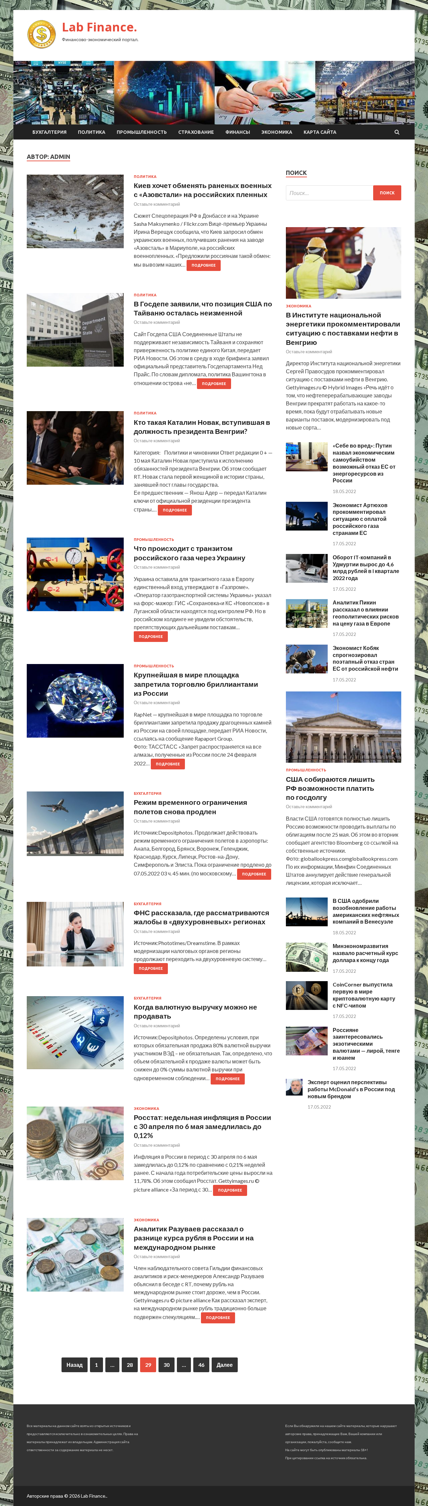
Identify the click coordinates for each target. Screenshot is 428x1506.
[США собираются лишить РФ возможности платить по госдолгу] (343, 764)
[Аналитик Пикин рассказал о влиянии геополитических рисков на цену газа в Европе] (307, 626)
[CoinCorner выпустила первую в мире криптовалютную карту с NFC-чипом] (307, 1008)
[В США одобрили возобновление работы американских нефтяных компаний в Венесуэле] (307, 924)
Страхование (196, 132)
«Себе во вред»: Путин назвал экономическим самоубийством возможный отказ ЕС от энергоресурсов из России (364, 462)
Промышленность (142, 132)
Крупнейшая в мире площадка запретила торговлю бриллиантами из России (196, 683)
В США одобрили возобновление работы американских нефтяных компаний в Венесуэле (366, 911)
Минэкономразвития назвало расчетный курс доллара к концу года (365, 953)
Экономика (276, 132)
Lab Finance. (99, 27)
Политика (91, 132)
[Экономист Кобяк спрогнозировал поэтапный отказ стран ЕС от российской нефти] (307, 671)
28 (130, 1364)
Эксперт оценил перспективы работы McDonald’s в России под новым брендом (351, 1089)
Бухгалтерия (49, 132)
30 (167, 1364)
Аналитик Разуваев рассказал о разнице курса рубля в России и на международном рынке (194, 1237)
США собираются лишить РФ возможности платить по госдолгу (330, 788)
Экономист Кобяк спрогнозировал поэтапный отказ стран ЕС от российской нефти (365, 658)
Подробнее (204, 265)
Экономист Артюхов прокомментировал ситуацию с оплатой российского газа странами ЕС (360, 519)
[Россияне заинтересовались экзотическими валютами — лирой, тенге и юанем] (307, 1053)
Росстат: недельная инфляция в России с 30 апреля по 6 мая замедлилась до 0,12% (202, 1126)
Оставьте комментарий (157, 204)
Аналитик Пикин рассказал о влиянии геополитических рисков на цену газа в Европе (366, 612)
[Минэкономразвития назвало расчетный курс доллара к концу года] (307, 969)
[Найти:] (343, 192)
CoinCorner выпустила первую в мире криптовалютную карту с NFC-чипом (364, 994)
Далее (225, 1364)
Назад (75, 1364)
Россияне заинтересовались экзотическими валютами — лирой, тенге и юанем (366, 1044)
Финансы (237, 132)
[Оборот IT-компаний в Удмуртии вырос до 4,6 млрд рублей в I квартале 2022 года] (307, 580)
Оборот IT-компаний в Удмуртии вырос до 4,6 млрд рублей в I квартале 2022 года (366, 567)
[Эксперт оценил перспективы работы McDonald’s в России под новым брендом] (294, 1093)
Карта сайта (320, 132)
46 (201, 1364)
